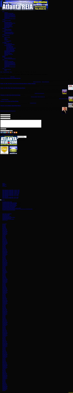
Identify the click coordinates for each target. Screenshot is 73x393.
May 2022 (4, 268)
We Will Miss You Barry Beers (7, 201)
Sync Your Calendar (7, 20)
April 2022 (4, 269)
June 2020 (4, 284)
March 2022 (4, 270)
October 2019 (4, 291)
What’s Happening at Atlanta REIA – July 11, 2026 (10, 197)
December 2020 (4, 279)
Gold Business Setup (9, 47)
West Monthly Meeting (8, 25)
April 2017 (4, 318)
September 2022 (4, 264)
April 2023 (4, 258)
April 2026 (4, 227)
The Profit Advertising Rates (8, 33)
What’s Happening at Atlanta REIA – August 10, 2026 (10, 191)
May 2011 (4, 381)
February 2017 (4, 320)
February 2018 (4, 309)
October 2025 (4, 232)
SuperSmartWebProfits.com (6, 218)
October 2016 (4, 323)
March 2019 (4, 297)
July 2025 (3, 235)
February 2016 (4, 330)
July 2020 (3, 283)
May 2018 (4, 306)
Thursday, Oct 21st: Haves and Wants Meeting (9, 101)
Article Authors (8, 40)
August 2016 (4, 325)
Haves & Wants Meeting (8, 24)
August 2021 (4, 272)
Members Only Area (7, 69)
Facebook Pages (6, 17)
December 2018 (4, 300)
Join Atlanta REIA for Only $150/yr (8, 134)
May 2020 (4, 285)
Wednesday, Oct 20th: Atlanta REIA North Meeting (10, 95)
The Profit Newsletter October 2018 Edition (9, 204)
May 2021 (4, 275)
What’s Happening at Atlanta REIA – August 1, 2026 (10, 193)
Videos (5, 38)
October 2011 (4, 377)
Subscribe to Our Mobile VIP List (9, 14)
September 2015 (4, 335)
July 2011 (3, 379)
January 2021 (4, 278)
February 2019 (4, 298)
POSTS (3, 183)
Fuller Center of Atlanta (6, 214)
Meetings (3, 21)
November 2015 (4, 333)
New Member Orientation (10, 44)
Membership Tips (7, 52)
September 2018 (4, 303)
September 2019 (4, 292)
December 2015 (4, 332)
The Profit (4, 31)
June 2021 (4, 274)
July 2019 (3, 294)
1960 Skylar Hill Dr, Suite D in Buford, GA (38, 96)
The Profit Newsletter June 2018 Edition (8, 209)
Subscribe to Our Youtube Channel (9, 18)
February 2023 (4, 260)
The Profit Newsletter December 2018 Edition (9, 202)
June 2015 (4, 337)
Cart (5, 67)
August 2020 (4, 282)
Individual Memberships (8, 43)
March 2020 (4, 287)
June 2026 (4, 225)
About (3, 59)
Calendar (3, 19)
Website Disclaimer (70, 392)
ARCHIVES (4, 186)
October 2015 (4, 334)
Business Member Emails (10, 49)
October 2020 (4, 280)
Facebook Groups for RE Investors (9, 16)
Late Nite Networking (4, 99)
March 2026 (4, 228)
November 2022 (4, 263)
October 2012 (4, 366)
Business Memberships (8, 45)
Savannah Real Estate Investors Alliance (8, 217)
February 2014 (4, 352)
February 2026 (4, 229)
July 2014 (3, 347)
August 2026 (4, 223)
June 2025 (4, 236)
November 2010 (4, 386)
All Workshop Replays (8, 30)
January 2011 (4, 385)
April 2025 (4, 238)
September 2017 (4, 313)
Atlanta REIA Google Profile (7, 213)
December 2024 (4, 241)
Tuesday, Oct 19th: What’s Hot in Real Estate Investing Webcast (12, 87)
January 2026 (4, 230)
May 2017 (4, 317)
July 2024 (3, 245)
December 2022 (4, 262)
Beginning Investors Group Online (9, 23)
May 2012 (4, 370)
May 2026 (4, 226)
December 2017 (4, 311)
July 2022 (3, 266)
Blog (3, 36)
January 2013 (4, 363)
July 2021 (3, 273)
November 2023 (4, 252)
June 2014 (4, 348)
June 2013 (4, 359)
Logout (5, 70)
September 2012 (4, 367)
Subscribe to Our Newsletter (8, 13)
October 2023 (4, 253)
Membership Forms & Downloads (9, 50)
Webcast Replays (7, 35)
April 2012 (4, 371)
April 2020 (4, 286)
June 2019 (4, 295)
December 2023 (4, 251)
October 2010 (4, 387)
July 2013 (3, 358)
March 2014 (4, 351)
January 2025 (4, 240)
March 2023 (4, 259)
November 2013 (4, 354)
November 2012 (4, 365)
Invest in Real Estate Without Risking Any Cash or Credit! (11, 208)
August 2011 (4, 378)
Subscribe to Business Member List (9, 58)
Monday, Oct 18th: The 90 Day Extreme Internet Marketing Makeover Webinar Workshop (17, 83)
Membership (4, 42)
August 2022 (4, 265)
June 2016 (4, 327)
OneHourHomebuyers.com (6, 216)
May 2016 (4, 328)
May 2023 (4, 257)
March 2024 (4, 248)
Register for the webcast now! (39, 93)
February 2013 (4, 362)
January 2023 (4, 261)
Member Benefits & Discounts (9, 51)
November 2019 (4, 290)
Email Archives (6, 41)
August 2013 (4, 357)
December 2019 (4, 289)
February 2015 (4, 341)
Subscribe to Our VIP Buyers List (9, 63)
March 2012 (4, 372)
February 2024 (4, 249)
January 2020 (4, 288)
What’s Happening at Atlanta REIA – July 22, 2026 (10, 194)
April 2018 (4, 307)
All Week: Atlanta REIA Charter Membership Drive (10, 78)
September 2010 (4, 388)
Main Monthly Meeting (8, 22)
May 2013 (4, 360)
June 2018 (4, 305)
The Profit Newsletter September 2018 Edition (9, 205)
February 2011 (4, 384)
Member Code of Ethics (8, 53)
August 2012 (4, 368)
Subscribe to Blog (7, 37)
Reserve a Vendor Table (10, 48)
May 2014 (4, 349)
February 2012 (4, 373)
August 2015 (4, 336)
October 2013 (4, 355)
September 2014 (4, 345)
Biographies (6, 39)
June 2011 (4, 380)
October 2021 (4, 271)
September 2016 (4, 324)
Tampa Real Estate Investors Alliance (8, 219)
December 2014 (4, 343)
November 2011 (4, 376)
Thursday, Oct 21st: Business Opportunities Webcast (10, 105)
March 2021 (4, 277)
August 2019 (4, 293)
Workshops (4, 28)
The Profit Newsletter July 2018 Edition (8, 207)
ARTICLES (4, 184)
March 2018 (4, 308)
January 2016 (4, 331)
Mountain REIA (6, 27)
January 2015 (4, 342)
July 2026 (3, 224)
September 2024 (4, 243)
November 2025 (4, 231)
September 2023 (4, 254)
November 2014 (4, 344)
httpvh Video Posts (5, 196)
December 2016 (4, 321)
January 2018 (4, 310)
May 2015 (4, 338)
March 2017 (4, 319)
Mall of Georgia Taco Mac (63, 98)
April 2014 (4, 350)
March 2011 (4, 383)
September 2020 (4, 281)
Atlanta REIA (12, 76)
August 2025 (4, 234)
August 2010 (4, 389)
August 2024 (4, 244)
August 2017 (4, 314)
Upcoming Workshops (7, 29)
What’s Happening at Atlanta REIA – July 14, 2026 (10, 195)
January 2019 (4, 299)
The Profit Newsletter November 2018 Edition (9, 203)
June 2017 (4, 316)
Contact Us (6, 12)
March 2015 (4, 340)
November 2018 (4, 301)
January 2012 (4, 374)
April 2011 (4, 382)
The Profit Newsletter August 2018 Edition (9, 206)
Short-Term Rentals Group (8, 26)
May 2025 (4, 237)
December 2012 (4, 364)
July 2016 (3, 326)
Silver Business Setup (9, 46)
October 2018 (4, 302)
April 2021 (4, 276)
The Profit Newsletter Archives (9, 32)
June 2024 (4, 246)
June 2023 (4, 256)
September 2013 (4, 356)
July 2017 (3, 315)
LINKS (3, 185)
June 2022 (4, 267)
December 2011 (4, 375)
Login (3, 68)
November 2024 (4, 242)
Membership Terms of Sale (8, 54)
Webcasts (3, 34)
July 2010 (3, 390)
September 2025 (4, 233)
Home (3, 11)
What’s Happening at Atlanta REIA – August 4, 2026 (10, 192)
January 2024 (4, 250)
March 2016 (4, 329)
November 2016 (4, 322)
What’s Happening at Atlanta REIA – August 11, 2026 (10, 190)
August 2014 (4, 346)
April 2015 (4, 339)
